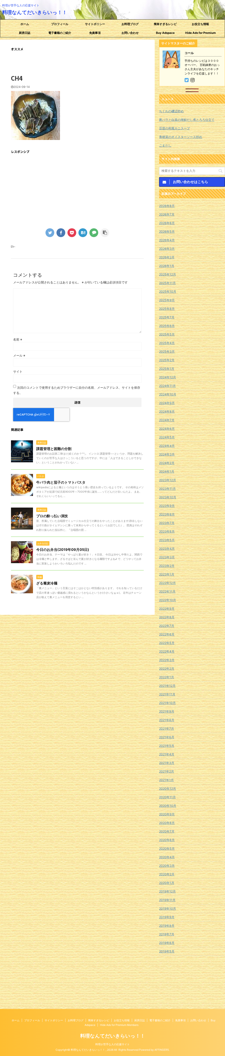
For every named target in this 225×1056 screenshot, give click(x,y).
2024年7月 (166, 420)
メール (19, 355)
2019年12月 (167, 891)
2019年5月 (166, 951)
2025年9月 (167, 300)
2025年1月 (166, 368)
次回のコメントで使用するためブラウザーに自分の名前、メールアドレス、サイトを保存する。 (76, 390)
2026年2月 (166, 257)
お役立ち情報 (200, 24)
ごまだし (165, 145)
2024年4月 (167, 446)
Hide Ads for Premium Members (200, 34)
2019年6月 (166, 943)
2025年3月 (167, 351)
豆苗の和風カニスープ (174, 128)
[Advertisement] (77, 189)
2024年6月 (167, 428)
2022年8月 (166, 617)
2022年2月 (166, 668)
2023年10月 (167, 497)
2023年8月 (167, 514)
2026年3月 (167, 248)
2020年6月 (167, 840)
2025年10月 (167, 291)
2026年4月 (167, 240)
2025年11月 (167, 283)
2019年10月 (167, 908)
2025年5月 (167, 334)
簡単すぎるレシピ (165, 24)
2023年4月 (167, 548)
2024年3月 (167, 454)
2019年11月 (167, 900)
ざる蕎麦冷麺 (46, 583)
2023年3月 (167, 557)
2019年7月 (166, 934)
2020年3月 (167, 865)
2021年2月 (166, 771)
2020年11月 (167, 797)
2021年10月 (167, 703)
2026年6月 (167, 223)
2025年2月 (166, 360)
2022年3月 (166, 660)
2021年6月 (166, 737)
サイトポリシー (95, 24)
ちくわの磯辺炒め (171, 111)
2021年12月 (167, 686)
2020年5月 (167, 848)
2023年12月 (167, 480)
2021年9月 (166, 711)
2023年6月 (167, 531)
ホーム (24, 24)
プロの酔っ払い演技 (52, 516)
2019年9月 (166, 917)
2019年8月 (166, 925)
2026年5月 (167, 231)
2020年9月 (167, 814)
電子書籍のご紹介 (59, 32)
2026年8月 (167, 206)
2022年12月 (167, 583)
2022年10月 (167, 600)
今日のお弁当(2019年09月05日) (62, 549)
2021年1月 (166, 780)
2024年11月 (167, 386)
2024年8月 (167, 411)
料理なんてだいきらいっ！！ (34, 12)
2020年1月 (166, 883)
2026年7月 (166, 214)
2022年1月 (166, 677)
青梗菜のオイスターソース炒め (180, 137)
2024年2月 (166, 463)
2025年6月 (167, 326)
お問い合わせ (130, 32)
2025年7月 (166, 317)
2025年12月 (167, 274)
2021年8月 (166, 720)
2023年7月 (166, 523)
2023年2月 (166, 566)
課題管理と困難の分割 (53, 448)
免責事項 (95, 32)
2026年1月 (166, 266)
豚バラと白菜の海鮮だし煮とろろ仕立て (186, 120)
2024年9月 (167, 403)
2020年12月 (167, 788)
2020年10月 (167, 805)
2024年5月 (167, 437)
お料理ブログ (130, 24)
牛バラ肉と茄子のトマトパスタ (60, 482)
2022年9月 (166, 608)
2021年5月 (166, 746)
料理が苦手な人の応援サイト (112, 1044)
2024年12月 (167, 377)
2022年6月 (166, 634)
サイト (17, 371)
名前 (17, 339)
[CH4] (82, 232)
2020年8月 (167, 823)
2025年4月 (167, 343)
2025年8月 (167, 308)
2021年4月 (166, 754)
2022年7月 (166, 626)
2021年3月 (166, 763)
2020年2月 (166, 874)
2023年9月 (167, 506)
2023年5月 (167, 540)
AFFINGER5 (161, 1049)
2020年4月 (167, 857)
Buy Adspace (165, 32)
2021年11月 (167, 694)
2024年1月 (166, 471)
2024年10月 (167, 394)
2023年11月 (167, 488)
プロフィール (59, 24)
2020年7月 (166, 831)
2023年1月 (166, 574)
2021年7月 (166, 728)
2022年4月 (166, 651)
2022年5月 (166, 643)
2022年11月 (167, 591)
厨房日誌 (24, 32)
